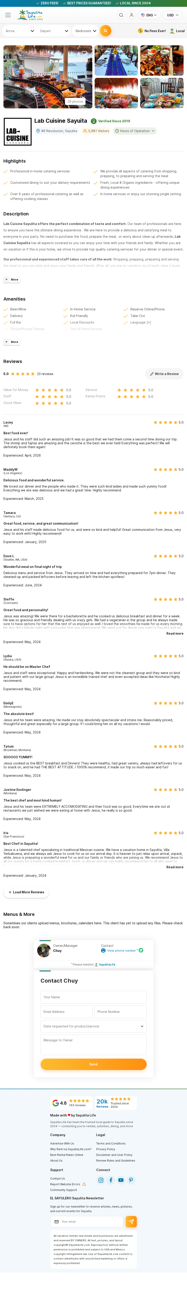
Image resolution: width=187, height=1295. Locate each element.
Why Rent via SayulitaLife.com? (70, 1149)
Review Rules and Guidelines (115, 1160)
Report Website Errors (65, 1184)
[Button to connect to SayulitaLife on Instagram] (100, 1180)
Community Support (63, 1190)
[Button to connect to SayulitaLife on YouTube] (120, 1180)
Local (180, 31)
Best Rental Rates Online (66, 1155)
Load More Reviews (28, 892)
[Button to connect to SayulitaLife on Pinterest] (130, 1180)
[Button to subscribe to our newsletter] (131, 1221)
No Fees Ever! (155, 31)
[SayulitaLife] (32, 19)
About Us (56, 1160)
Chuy (57, 951)
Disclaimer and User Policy (114, 1155)
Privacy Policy (105, 1149)
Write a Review (167, 374)
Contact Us (57, 1178)
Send (93, 1064)
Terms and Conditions (111, 1143)
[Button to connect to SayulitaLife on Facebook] (110, 1180)
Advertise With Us (62, 1143)
